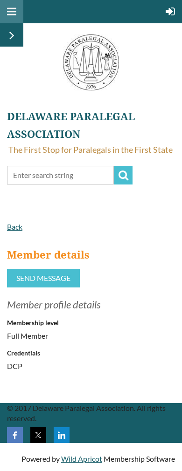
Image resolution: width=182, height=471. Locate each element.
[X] (38, 435)
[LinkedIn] (62, 435)
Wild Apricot (81, 458)
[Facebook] (15, 435)
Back (14, 226)
